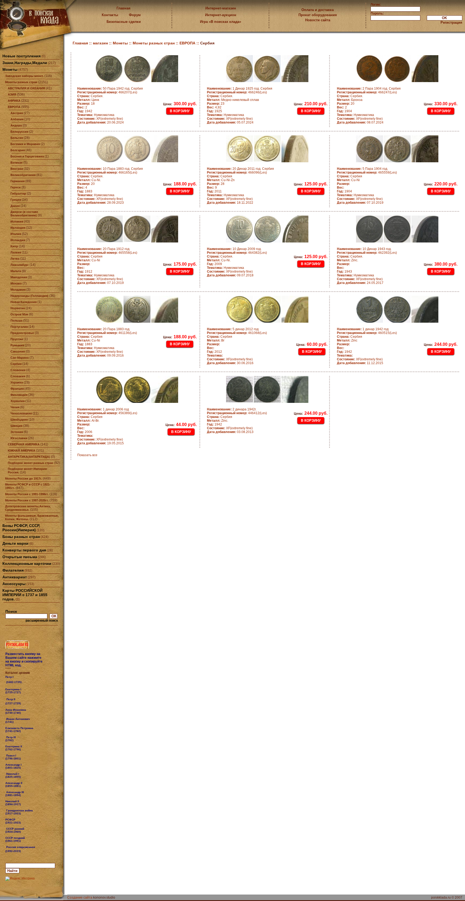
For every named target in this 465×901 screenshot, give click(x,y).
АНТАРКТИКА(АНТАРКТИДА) (29, 456)
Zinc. (347, 260)
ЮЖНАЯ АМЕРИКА (21, 450)
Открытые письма (19, 557)
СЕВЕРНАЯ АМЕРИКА (24, 444)
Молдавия (18, 289)
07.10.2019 (360, 203)
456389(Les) (107, 413)
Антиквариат (14, 577)
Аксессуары (14, 584)
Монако (16, 283)
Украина (16, 382)
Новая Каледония (23, 302)
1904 (344, 111)
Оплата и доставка (317, 10)
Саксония (17, 351)
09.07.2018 (230, 275)
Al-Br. (88, 421)
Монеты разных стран (21, 82)
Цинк (88, 100)
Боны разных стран (21, 536)
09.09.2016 (100, 355)
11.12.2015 (360, 363)
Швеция (16, 425)
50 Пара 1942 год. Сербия (110, 88)
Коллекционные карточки (26, 563)
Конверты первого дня (24, 550)
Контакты (110, 15)
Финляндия (18, 394)
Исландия (17, 240)
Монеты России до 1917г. (23, 478)
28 (215, 184)
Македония (18, 277)
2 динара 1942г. (231, 409)
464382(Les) (237, 253)
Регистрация (451, 22)
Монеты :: (123, 43)
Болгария (17, 150)
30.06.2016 (230, 363)
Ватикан (16, 162)
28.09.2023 (100, 203)
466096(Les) (237, 172)
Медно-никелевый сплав (233, 100)
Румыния (17, 345)
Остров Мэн (19, 314)
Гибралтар (18, 193)
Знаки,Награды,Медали (24, 63)
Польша (16, 320)
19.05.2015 (100, 443)
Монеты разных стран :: (156, 43)
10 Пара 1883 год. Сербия (110, 169)
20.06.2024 (100, 122)
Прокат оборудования (317, 15)
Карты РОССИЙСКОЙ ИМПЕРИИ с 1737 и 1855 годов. (24, 594)
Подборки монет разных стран (30, 462)
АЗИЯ (12, 94)
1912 (84, 271)
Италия (15, 233)
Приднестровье (22, 333)
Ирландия (17, 227)
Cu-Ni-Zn (221, 180)
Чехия (14, 407)
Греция (15, 199)
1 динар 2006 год (103, 409)
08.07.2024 (360, 122)
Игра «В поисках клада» (220, 22)
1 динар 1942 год (363, 329)
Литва (14, 258)
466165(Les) (107, 172)
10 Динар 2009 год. (234, 249)
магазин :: (103, 43)
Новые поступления (21, 56)
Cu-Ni (348, 180)
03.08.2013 (230, 432)
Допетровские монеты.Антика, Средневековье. (28, 508)
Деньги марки (15, 543)
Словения (17, 370)
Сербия (16, 363)
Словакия (17, 376)
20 (345, 103)
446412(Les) (237, 413)
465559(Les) (367, 172)
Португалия (19, 326)
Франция (17, 388)
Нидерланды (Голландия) (29, 295)
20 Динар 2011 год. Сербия (240, 169)
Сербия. (90, 96)
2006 (84, 432)
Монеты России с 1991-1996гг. (27, 494)
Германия (17, 181)
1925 (214, 111)
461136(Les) (107, 333)
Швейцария (19, 419)
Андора (16, 125)
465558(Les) (107, 253)
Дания (15, 205)
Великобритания (23, 175)
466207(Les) (107, 92)
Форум (135, 15)
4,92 (214, 107)
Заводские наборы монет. (24, 76)
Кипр (14, 246)
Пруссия (16, 339)
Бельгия (16, 137)
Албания (16, 119)
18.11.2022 (230, 203)
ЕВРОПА (14, 106)
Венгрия (16, 168)
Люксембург (19, 264)
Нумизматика (95, 115)
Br (215, 340)
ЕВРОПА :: (189, 43)
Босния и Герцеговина (27, 156)
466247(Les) (367, 92)
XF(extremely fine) (100, 119)
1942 (84, 111)
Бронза (349, 100)
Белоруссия (19, 131)
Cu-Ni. (89, 180)
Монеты (9, 69)
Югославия (18, 438)
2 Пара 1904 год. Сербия (369, 88)
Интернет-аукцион (220, 15)
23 (215, 103)
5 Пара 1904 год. (362, 169)
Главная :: (83, 43)
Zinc (347, 340)
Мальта (15, 271)
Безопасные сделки (124, 22)
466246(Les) (237, 92)
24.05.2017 (360, 283)
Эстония (16, 432)
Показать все (87, 455)
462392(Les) (367, 253)
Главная (124, 8)
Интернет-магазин (220, 8)
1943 (344, 271)
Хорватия (17, 401)
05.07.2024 (230, 122)
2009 (214, 264)
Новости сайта (317, 20)
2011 (214, 191)
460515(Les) (367, 333)
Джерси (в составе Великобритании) (24, 213)
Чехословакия (21, 413)
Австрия (16, 113)
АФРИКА (14, 100)
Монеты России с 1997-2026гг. (27, 500)
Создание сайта (79, 897)
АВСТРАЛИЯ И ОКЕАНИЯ (26, 88)
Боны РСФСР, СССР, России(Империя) (21, 527)
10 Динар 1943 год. (364, 249)
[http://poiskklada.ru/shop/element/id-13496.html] (21, 851)
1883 (84, 191)
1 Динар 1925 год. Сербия (239, 88)
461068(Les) (237, 333)
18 (86, 103)
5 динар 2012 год (233, 329)
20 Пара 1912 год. (103, 249)
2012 (214, 352)
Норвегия (17, 308)
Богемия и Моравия (25, 144)
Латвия (15, 252)
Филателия (13, 570)
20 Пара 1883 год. (103, 329)
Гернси (15, 187)
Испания (16, 221)
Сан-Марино (19, 357)
